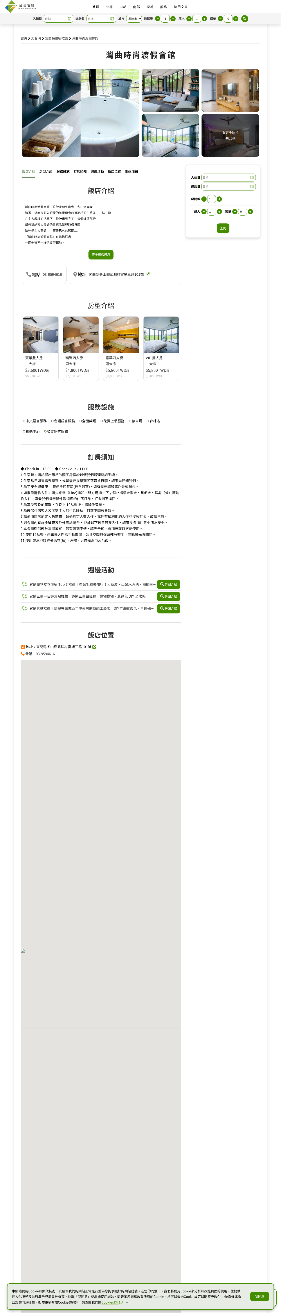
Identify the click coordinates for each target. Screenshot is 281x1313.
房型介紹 (45, 171)
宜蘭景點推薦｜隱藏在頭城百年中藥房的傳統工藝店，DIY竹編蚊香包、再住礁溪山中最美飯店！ (88, 609)
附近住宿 (131, 171)
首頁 (95, 6)
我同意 (259, 1296)
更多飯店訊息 (101, 254)
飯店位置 (114, 171)
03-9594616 (52, 274)
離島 (163, 6)
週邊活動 (97, 171)
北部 (109, 6)
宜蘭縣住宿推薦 (56, 38)
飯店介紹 (28, 171)
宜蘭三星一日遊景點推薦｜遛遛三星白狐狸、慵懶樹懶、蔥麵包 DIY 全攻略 (87, 596)
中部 (122, 6)
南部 (136, 6)
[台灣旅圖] (20, 6)
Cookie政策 (110, 1302)
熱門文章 (181, 6)
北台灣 (36, 38)
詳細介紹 (171, 584)
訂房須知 (80, 171)
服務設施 (63, 171)
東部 (150, 6)
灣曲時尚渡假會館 (85, 38)
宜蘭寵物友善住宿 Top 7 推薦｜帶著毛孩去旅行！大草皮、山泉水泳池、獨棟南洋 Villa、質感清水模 (89, 585)
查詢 (223, 228)
